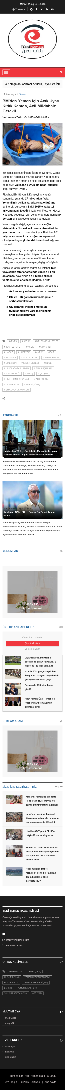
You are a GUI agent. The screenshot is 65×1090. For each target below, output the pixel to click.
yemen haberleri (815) (35, 982)
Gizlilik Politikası (30, 1082)
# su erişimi (10, 363)
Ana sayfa (11, 94)
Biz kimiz (9, 1051)
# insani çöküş (32, 384)
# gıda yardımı (11, 384)
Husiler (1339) (12, 977)
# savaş (29, 374)
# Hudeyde (24, 352)
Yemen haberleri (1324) (37, 977)
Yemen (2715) (15, 971)
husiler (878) (11, 982)
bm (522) (8, 988)
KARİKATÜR (11, 1018)
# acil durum (41, 379)
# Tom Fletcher (12, 347)
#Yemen (13, 341)
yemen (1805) (34, 971)
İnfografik (9, 1023)
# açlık (30, 347)
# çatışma (43, 374)
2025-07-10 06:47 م (38, 117)
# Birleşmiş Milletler (46, 341)
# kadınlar (10, 357)
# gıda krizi (44, 347)
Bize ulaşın (10, 1056)
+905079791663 (15, 945)
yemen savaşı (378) (27, 988)
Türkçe (19, 9)
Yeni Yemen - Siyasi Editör (17, 447)
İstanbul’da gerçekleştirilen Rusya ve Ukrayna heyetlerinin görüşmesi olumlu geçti (42, 675)
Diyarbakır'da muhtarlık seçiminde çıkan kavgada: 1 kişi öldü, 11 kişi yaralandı (40, 661)
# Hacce (8, 352)
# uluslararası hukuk (16, 368)
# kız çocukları (29, 357)
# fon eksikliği (12, 374)
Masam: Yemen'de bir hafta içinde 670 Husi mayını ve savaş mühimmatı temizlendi (42, 800)
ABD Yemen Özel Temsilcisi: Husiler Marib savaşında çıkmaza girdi (40, 702)
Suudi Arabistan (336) (15, 993)
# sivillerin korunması (16, 379)
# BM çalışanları (43, 368)
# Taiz (51, 352)
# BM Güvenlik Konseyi (16, 390)
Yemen (22, 94)
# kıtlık (26, 341)
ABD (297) (37, 993)
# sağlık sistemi (30, 363)
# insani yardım (51, 357)
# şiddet (48, 363)
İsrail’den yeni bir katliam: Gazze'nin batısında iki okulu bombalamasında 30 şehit (42, 818)
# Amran (39, 352)
